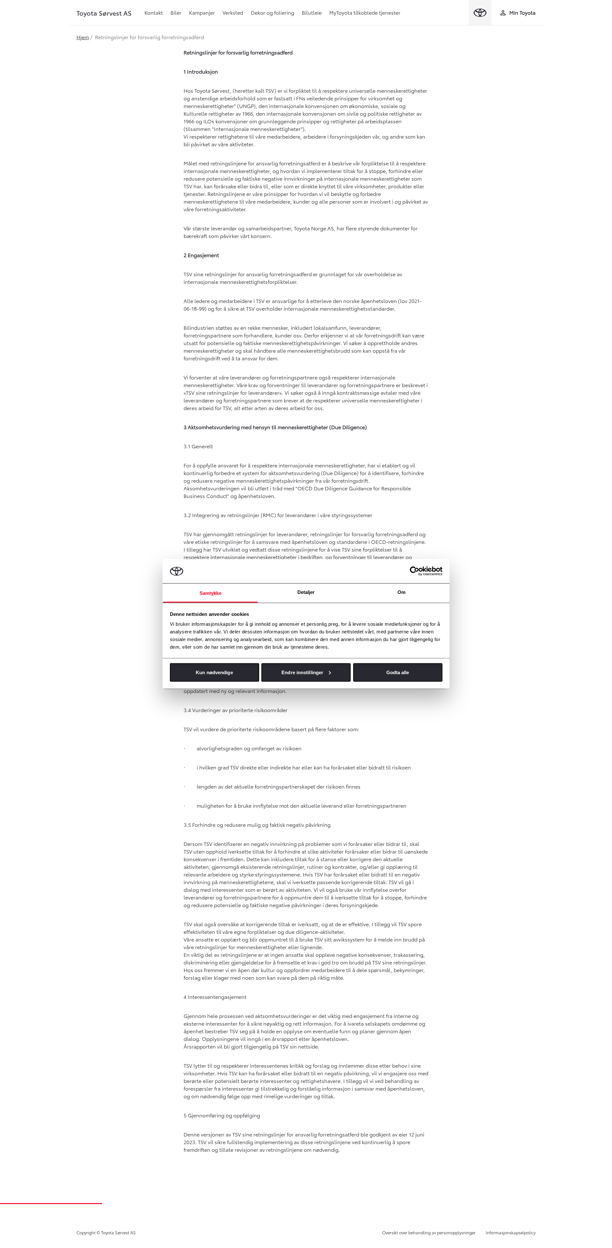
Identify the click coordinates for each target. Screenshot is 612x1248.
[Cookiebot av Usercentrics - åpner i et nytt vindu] (414, 571)
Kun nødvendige (214, 672)
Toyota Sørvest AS (104, 12)
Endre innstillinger (302, 672)
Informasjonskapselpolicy (511, 1232)
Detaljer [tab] (306, 592)
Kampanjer (202, 12)
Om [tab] (401, 592)
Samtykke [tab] (211, 593)
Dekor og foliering (272, 12)
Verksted (232, 12)
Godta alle (397, 672)
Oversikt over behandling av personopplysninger (429, 1232)
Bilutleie (312, 12)
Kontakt (153, 12)
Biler (176, 12)
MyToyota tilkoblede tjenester (364, 12)
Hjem (82, 36)
